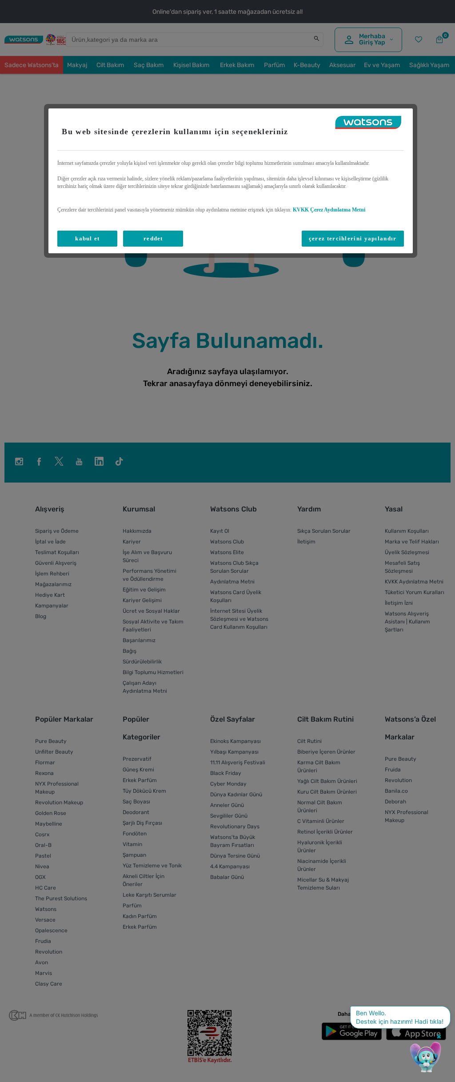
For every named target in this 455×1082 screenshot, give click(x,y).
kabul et (87, 238)
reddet (153, 238)
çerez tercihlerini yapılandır (353, 238)
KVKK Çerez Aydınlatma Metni (329, 210)
